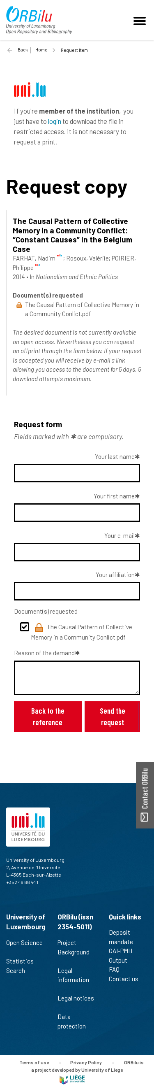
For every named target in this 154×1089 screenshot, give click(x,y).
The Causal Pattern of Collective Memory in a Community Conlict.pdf (81, 632)
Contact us (123, 978)
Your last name (115, 456)
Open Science (24, 942)
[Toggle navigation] (141, 20)
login (54, 121)
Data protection (71, 1021)
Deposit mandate (121, 936)
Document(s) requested (46, 611)
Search (15, 970)
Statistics (20, 961)
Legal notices (75, 998)
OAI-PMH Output (120, 955)
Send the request (112, 716)
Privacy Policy (86, 1062)
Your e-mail (119, 535)
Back (23, 49)
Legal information (73, 975)
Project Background (73, 947)
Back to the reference (47, 716)
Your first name (114, 496)
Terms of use (34, 1062)
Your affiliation (115, 574)
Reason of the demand (44, 652)
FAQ (114, 969)
